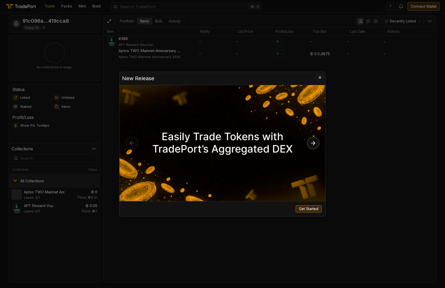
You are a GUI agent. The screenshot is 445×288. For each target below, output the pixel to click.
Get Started (308, 209)
